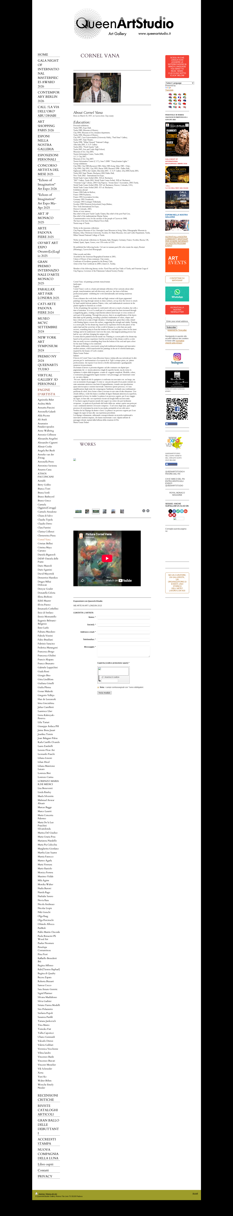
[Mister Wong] (173, 548)
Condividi (172, 424)
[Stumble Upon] (178, 548)
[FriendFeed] (178, 554)
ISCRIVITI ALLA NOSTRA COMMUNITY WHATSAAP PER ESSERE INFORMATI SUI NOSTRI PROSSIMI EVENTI (176, 241)
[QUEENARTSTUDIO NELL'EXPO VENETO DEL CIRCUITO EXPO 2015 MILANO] (174, 443)
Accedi (195, 1193)
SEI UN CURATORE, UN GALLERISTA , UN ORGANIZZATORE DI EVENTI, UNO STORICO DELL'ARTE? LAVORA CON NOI (177, 583)
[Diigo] (173, 554)
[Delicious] (182, 535)
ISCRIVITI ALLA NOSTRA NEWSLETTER (177, 309)
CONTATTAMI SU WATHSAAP (177, 279)
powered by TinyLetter (177, 330)
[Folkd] (182, 541)
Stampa (41, 1194)
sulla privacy (177, 343)
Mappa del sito (51, 1194)
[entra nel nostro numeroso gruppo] (177, 379)
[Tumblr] (182, 548)
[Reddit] (178, 541)
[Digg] (173, 541)
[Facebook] (173, 535)
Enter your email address (177, 321)
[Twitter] (178, 535)
